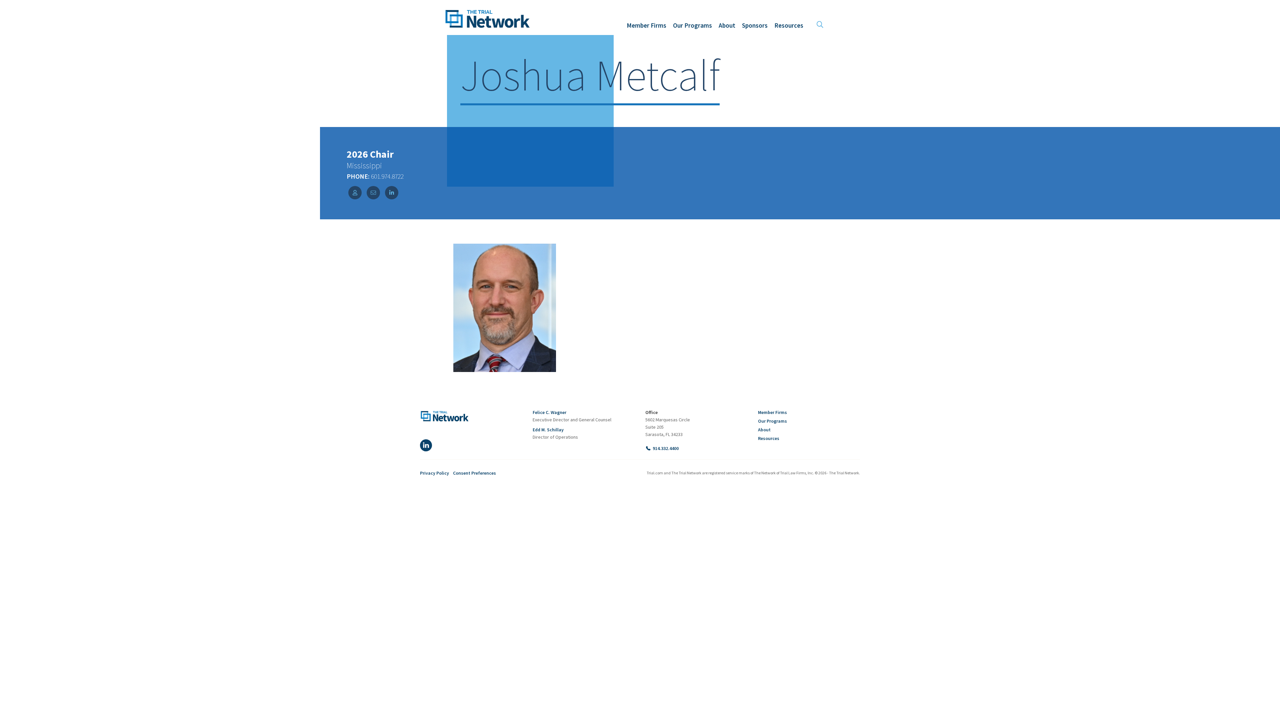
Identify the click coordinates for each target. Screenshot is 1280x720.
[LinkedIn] (426, 445)
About (764, 430)
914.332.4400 (666, 448)
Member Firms (772, 412)
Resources (768, 438)
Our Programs (772, 421)
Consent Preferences (474, 473)
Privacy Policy (434, 473)
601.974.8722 (387, 176)
